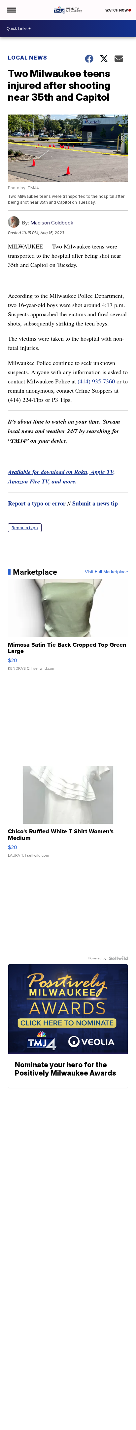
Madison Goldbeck (51, 223)
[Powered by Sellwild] (118, 958)
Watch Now (116, 10)
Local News (27, 57)
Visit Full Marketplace (106, 572)
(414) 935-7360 (96, 381)
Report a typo (25, 527)
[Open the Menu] (11, 10)
